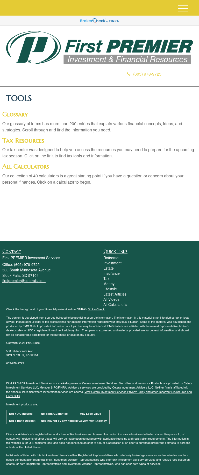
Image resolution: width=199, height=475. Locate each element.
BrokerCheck (96, 309)
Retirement (112, 257)
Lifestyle (110, 288)
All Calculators (25, 166)
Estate (108, 268)
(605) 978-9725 (147, 74)
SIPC (54, 387)
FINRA (62, 387)
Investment (112, 262)
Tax (106, 278)
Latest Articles (114, 294)
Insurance (111, 273)
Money (109, 283)
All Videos (111, 299)
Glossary (15, 114)
